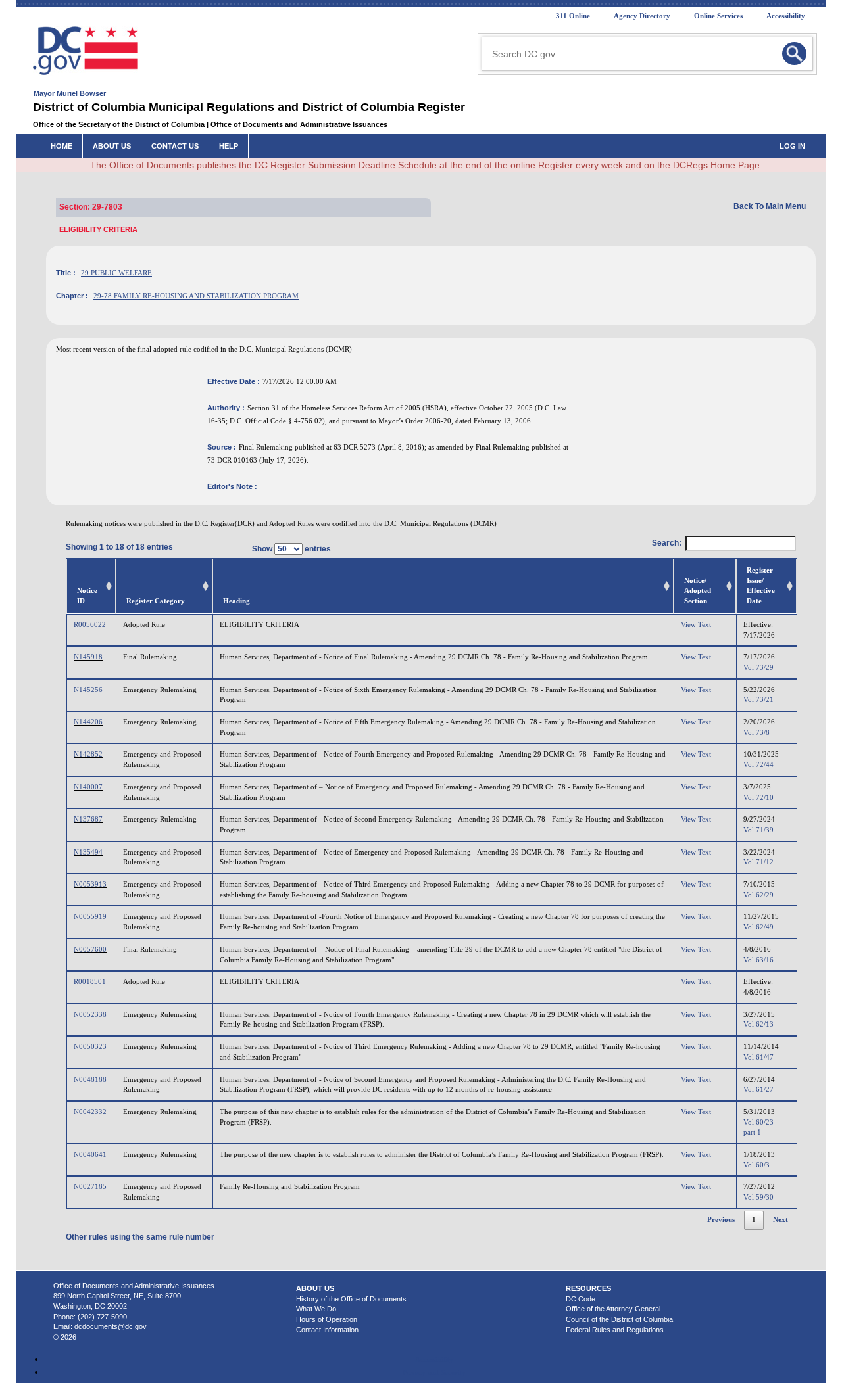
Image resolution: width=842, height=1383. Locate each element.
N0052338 (90, 1014)
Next (780, 1219)
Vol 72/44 (758, 764)
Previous (721, 1219)
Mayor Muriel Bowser (70, 93)
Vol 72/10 (758, 797)
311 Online (573, 16)
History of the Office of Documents (351, 1299)
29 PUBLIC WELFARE (116, 273)
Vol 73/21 (758, 699)
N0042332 (90, 1111)
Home (61, 146)
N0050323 (90, 1046)
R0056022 (90, 624)
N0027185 (90, 1186)
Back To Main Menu (769, 206)
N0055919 (90, 916)
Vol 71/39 (758, 829)
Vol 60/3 (756, 1165)
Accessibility (785, 16)
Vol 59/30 (758, 1197)
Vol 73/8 (756, 732)
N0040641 (90, 1154)
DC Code (580, 1299)
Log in (792, 146)
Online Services (718, 16)
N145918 (88, 657)
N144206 (88, 722)
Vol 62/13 (758, 1024)
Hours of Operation (326, 1319)
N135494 (88, 852)
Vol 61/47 (758, 1057)
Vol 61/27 (758, 1089)
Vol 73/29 (758, 667)
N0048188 (90, 1079)
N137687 (88, 819)
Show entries (291, 548)
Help (228, 146)
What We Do (316, 1309)
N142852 (88, 754)
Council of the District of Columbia (619, 1319)
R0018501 (90, 981)
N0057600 (90, 949)
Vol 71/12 (758, 862)
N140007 (88, 787)
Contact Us (175, 146)
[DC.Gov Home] (86, 50)
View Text (696, 624)
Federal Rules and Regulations (615, 1330)
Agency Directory (642, 16)
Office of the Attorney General (613, 1309)
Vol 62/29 (758, 895)
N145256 (88, 689)
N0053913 (90, 884)
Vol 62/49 (758, 927)
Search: (666, 543)
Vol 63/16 (758, 960)
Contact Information (327, 1330)
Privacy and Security (434, 1372)
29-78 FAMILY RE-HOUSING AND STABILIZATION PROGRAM (196, 296)
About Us (112, 146)
